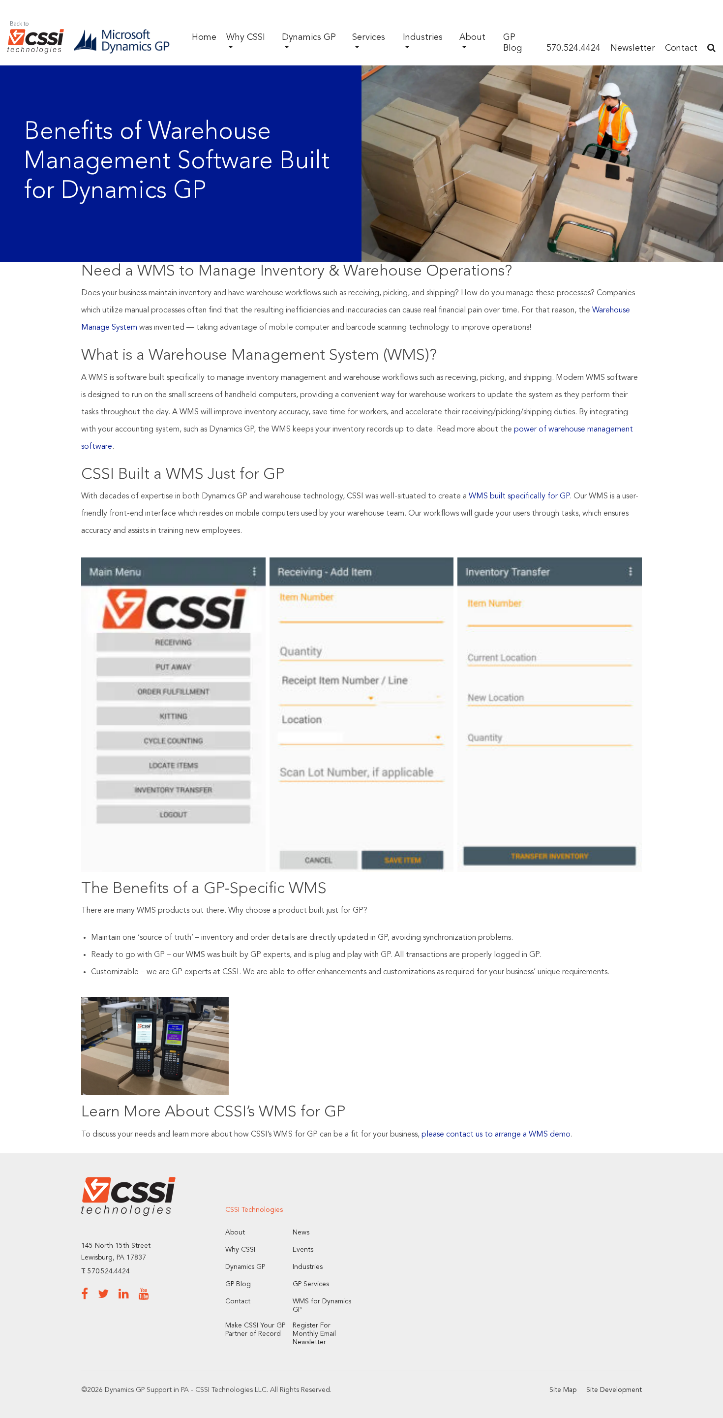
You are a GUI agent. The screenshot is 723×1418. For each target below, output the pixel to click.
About (235, 1232)
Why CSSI (240, 1249)
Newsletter (632, 48)
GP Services (311, 1284)
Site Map (562, 1390)
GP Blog (238, 1284)
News (301, 1232)
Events (303, 1249)
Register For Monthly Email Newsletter (314, 1334)
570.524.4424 (573, 48)
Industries (308, 1267)
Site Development (614, 1390)
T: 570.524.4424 (105, 1271)
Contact (681, 48)
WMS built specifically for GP (519, 496)
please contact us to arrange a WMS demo (496, 1135)
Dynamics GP (245, 1267)
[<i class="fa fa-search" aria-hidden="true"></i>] (711, 48)
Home (204, 37)
